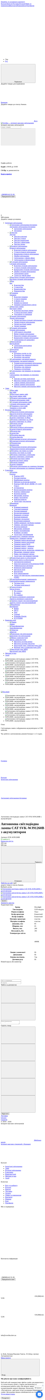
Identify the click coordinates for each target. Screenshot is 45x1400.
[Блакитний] (22, 899)
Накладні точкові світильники (25, 336)
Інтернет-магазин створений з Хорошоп (16, 1144)
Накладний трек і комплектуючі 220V (28, 645)
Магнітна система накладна (24, 643)
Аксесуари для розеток (22, 501)
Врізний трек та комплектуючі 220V (27, 647)
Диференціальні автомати (23, 566)
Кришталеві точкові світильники (26, 338)
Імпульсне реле (19, 569)
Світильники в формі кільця (24, 260)
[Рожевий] (22, 895)
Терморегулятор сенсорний (24, 542)
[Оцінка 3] (18, 1069)
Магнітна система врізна (23, 642)
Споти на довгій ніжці (22, 275)
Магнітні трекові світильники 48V (27, 381)
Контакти (13, 6)
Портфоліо (30, 6)
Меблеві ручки (10, 653)
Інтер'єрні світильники (13, 223)
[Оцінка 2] (18, 1052)
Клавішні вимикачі (21, 507)
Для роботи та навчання (23, 314)
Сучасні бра (18, 287)
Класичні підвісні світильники (25, 250)
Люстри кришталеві (21, 240)
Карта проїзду (6, 174)
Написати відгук (7, 841)
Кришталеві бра (20, 289)
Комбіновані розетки (21, 480)
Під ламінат (18, 595)
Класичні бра (19, 285)
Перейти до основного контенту (13, 2)
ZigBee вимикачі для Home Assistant (27, 523)
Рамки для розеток (21, 497)
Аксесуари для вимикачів (23, 534)
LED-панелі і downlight (22, 332)
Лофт (7, 388)
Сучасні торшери (20, 299)
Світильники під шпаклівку (24, 340)
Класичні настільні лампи (23, 310)
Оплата (22, 4)
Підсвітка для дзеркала (22, 355)
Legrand (17, 614)
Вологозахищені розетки (23, 490)
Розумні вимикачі (20, 511)
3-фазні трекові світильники (24, 384)
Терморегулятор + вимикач (24, 546)
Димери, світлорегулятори (24, 525)
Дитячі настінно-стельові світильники (28, 320)
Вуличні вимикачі (20, 527)
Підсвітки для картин (22, 357)
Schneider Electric (20, 616)
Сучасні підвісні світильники (25, 252)
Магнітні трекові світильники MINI (27, 386)
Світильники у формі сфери (24, 258)
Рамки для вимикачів (22, 531)
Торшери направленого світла (25, 305)
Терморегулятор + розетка (23, 548)
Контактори (18, 571)
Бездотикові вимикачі (22, 521)
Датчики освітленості (22, 585)
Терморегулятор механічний (24, 540)
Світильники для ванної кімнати (26, 365)
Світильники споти (21, 273)
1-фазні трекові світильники (24, 382)
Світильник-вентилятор (23, 345)
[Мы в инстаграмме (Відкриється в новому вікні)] (17, 39)
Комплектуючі (10, 620)
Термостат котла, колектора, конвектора (29, 550)
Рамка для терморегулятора (24, 554)
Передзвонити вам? (8, 196)
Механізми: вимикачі (22, 529)
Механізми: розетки (21, 495)
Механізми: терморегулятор (24, 552)
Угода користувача (8, 1394)
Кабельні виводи (20, 499)
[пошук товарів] (18, 136)
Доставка (15, 4)
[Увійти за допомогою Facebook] (18, 994)
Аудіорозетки (19, 488)
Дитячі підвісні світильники (24, 322)
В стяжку (17, 593)
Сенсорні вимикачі (21, 509)
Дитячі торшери (20, 326)
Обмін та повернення (13, 1195)
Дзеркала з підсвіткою (22, 369)
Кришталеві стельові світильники (26, 270)
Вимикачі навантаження (23, 568)
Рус (6, 61)
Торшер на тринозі (21, 303)
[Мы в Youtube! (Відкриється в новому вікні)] (17, 56)
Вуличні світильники (13, 410)
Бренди (9, 4)
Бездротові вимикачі (21, 513)
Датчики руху (19, 583)
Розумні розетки (20, 478)
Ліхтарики (18, 231)
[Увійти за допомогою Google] (18, 1011)
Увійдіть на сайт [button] (7, 883)
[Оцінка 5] (18, 1104)
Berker (16, 608)
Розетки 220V (19, 476)
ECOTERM (18, 618)
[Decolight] (5, 692)
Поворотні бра (19, 291)
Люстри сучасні (20, 238)
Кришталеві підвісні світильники (26, 254)
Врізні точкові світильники (24, 334)
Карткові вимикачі (21, 517)
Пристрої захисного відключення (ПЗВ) (29, 564)
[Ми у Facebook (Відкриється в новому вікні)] (17, 22)
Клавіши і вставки (21, 532)
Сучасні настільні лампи (23, 312)
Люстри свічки (19, 244)
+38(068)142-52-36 (8, 194)
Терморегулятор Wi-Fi (22, 544)
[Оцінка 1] (18, 1035)
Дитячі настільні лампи (22, 324)
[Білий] (22, 891)
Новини (20, 6)
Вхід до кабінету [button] (11, 1185)
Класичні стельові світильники (25, 266)
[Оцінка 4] (18, 1086)
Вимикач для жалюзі (21, 519)
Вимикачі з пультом (21, 515)
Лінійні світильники (21, 256)
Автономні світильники (23, 229)
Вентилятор (18, 347)
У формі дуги (19, 301)
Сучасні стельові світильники (25, 268)
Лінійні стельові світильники (25, 271)
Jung (15, 612)
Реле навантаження (21, 573)
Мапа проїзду (6, 1358)
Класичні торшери (21, 297)
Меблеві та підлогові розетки (25, 482)
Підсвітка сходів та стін (22, 353)
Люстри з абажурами (22, 242)
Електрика (9, 470)
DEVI (16, 610)
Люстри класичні (20, 236)
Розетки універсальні (22, 492)
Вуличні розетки (20, 494)
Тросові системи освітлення (24, 379)
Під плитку (18, 591)
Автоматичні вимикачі (22, 562)
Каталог (4, 4)
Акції (7, 655)
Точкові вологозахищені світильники (28, 363)
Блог (24, 6)
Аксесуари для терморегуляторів (26, 556)
